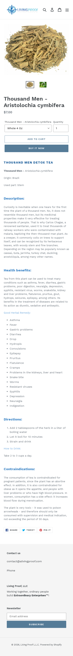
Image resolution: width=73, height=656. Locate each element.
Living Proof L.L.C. (30, 644)
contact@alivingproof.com (24, 561)
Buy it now (36, 148)
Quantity (58, 121)
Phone (11, 570)
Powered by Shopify (51, 644)
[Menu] (67, 9)
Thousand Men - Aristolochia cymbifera (28, 121)
